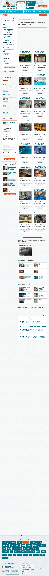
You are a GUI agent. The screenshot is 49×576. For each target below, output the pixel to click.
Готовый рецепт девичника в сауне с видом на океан (12, 168)
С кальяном (6, 64)
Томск (10, 554)
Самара (37, 551)
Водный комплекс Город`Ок (25, 144)
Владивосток (25, 542)
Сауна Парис (41, 293)
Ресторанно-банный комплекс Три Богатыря (40, 167)
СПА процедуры (42, 337)
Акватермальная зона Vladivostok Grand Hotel (40, 190)
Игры (44, 11)
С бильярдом (7, 61)
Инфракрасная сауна (8, 32)
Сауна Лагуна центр (25, 189)
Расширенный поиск (10, 67)
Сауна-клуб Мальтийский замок (9, 123)
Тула (14, 554)
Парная (10, 11)
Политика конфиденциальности (12, 574)
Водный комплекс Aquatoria (25, 245)
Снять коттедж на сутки (9, 49)
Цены (21, 11)
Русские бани (7, 26)
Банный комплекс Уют (40, 212)
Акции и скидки (25, 571)
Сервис (34, 11)
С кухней (29, 337)
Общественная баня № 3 (27, 300)
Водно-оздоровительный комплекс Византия (25, 167)
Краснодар (35, 545)
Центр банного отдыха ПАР (27, 276)
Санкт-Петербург (11, 542)
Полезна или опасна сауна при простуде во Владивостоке (12, 179)
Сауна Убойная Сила (8, 149)
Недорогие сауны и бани (9, 46)
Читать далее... (5, 78)
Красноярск (42, 545)
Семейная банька (7, 83)
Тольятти (5, 554)
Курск (4, 548)
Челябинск (42, 554)
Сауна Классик (6, 134)
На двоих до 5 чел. (8, 36)
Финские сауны (7, 27)
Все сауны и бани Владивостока (25, 19)
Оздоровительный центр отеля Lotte (40, 75)
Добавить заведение (26, 569)
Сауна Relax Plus (25, 74)
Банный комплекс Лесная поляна (9, 104)
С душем (6, 56)
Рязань (32, 551)
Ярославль (5, 557)
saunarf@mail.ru (8, 566)
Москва (4, 542)
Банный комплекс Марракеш (39, 144)
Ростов (27, 551)
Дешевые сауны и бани (9, 44)
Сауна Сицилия (6, 74)
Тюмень (19, 554)
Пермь (22, 551)
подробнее (25, 70)
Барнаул (19, 542)
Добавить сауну (43, 6)
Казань (23, 545)
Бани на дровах (7, 30)
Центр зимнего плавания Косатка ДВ (42, 271)
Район (5, 11)
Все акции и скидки (10, 159)
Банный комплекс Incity (25, 212)
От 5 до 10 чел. (37, 326)
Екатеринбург (6, 545)
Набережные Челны (17, 548)
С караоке (36, 336)
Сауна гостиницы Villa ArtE (42, 300)
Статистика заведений (26, 573)
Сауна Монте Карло (27, 294)
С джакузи (6, 54)
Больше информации (10, 194)
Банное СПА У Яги (39, 120)
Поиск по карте (31, 5)
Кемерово (29, 545)
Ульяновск (25, 554)
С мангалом (6, 63)
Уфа (30, 554)
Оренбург (17, 551)
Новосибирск (5, 551)
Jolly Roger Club (25, 120)
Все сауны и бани (32, 2)
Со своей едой (29, 336)
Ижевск (12, 545)
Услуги (39, 11)
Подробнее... (6, 131)
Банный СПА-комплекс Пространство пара (25, 52)
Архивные (31, 567)
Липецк (9, 548)
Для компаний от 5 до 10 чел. (8, 38)
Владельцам (30, 7)
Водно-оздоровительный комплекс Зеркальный (40, 98)
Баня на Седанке (27, 264)
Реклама (23, 567)
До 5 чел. (31, 326)
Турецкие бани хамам (8, 29)
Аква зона (16, 11)
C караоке (6, 60)
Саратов (43, 551)
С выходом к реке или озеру (35, 334)
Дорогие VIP (6, 47)
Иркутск (17, 545)
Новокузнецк (35, 548)
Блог (27, 567)
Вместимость (27, 11)
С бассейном (6, 53)
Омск (12, 551)
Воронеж (39, 542)
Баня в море (27, 287)
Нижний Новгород (27, 548)
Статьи (32, 569)
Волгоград (33, 542)
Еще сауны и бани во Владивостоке (33, 236)
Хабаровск (36, 554)
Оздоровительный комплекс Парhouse (25, 98)
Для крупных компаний (9, 40)
